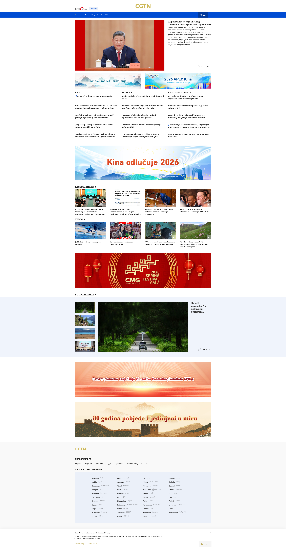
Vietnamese (177, 512)
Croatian (98, 501)
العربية (109, 463)
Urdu (172, 509)
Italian (122, 509)
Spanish (175, 486)
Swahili (175, 490)
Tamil (173, 493)
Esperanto (99, 512)
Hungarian (124, 501)
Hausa (122, 490)
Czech (97, 505)
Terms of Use (92, 544)
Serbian (175, 478)
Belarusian (100, 486)
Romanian (150, 512)
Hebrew (123, 493)
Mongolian (150, 486)
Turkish (174, 501)
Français (99, 463)
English (78, 463)
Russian (149, 516)
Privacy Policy (79, 544)
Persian (149, 497)
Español (88, 463)
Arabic (97, 482)
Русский (119, 463)
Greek (123, 486)
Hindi (121, 497)
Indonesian (127, 505)
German (123, 482)
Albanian (97, 478)
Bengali (96, 490)
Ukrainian (177, 505)
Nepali (148, 493)
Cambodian (98, 497)
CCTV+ (144, 463)
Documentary (132, 463)
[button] (198, 66)
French (123, 478)
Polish (148, 501)
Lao (146, 478)
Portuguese (151, 505)
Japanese (124, 512)
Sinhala (174, 482)
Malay (151, 482)
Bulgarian (99, 493)
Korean (123, 516)
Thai (172, 497)
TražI (204, 15)
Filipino (98, 516)
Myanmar (152, 490)
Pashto (148, 509)
